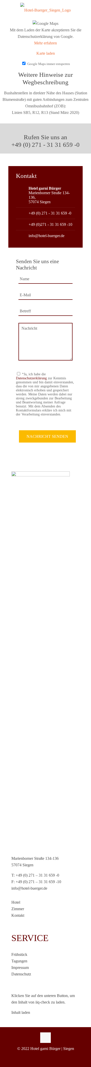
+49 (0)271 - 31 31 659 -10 (50, 224)
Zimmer (17, 909)
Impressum (20, 967)
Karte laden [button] (45, 53)
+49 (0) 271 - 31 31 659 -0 (50, 213)
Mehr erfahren (45, 43)
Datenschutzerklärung (31, 378)
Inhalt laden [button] (20, 1012)
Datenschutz (21, 974)
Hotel (15, 902)
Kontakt (17, 915)
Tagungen (19, 961)
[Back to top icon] (45, 1037)
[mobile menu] (84, 11)
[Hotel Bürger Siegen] (45, 10)
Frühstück (19, 954)
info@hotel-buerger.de (46, 236)
